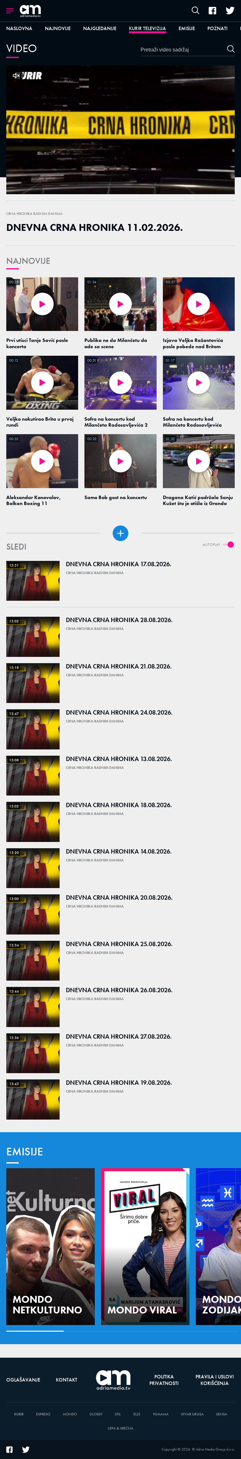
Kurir (19, 1414)
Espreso (43, 1414)
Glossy (95, 1414)
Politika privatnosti (164, 1380)
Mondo (70, 1414)
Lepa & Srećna (120, 1428)
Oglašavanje (23, 1379)
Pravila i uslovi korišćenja (214, 1380)
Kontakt (66, 1379)
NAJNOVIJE (28, 260)
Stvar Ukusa (192, 1414)
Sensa (221, 1414)
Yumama (161, 1414)
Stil (118, 1414)
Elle (136, 1414)
